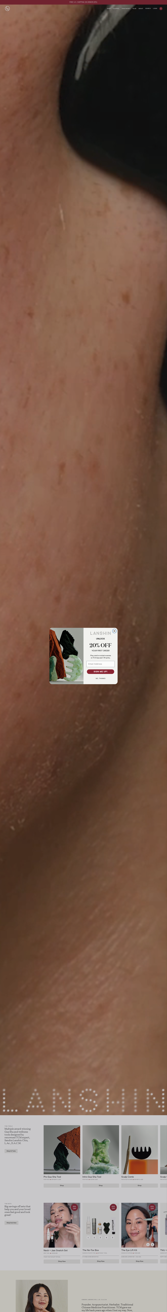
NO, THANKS (100, 678)
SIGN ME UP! (100, 672)
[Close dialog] (114, 631)
